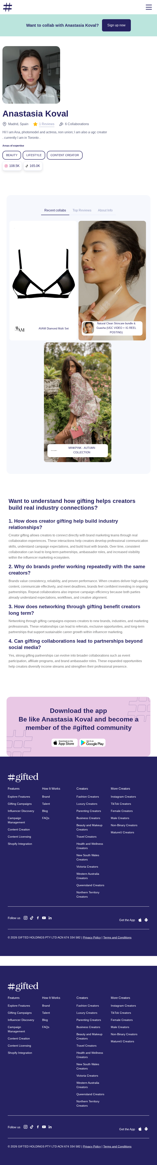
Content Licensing (19, 836)
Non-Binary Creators (124, 825)
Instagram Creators (123, 796)
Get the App (127, 920)
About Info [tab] (105, 210)
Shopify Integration (20, 843)
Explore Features (19, 796)
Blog (45, 811)
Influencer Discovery (21, 811)
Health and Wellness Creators (89, 846)
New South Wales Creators (87, 857)
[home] (7, 7)
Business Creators (88, 818)
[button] (149, 7)
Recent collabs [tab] (55, 210)
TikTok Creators (121, 803)
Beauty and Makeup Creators (89, 827)
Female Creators (122, 811)
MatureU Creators (122, 832)
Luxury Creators (86, 803)
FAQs (45, 818)
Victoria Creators (87, 866)
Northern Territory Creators (87, 894)
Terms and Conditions (117, 937)
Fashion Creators (87, 796)
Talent (46, 803)
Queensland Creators (90, 885)
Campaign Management (16, 820)
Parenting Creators (88, 811)
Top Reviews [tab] (82, 210)
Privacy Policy (92, 937)
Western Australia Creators (87, 876)
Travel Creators (86, 836)
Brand (46, 796)
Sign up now (116, 25)
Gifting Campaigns (20, 803)
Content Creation (19, 829)
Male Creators (120, 818)
